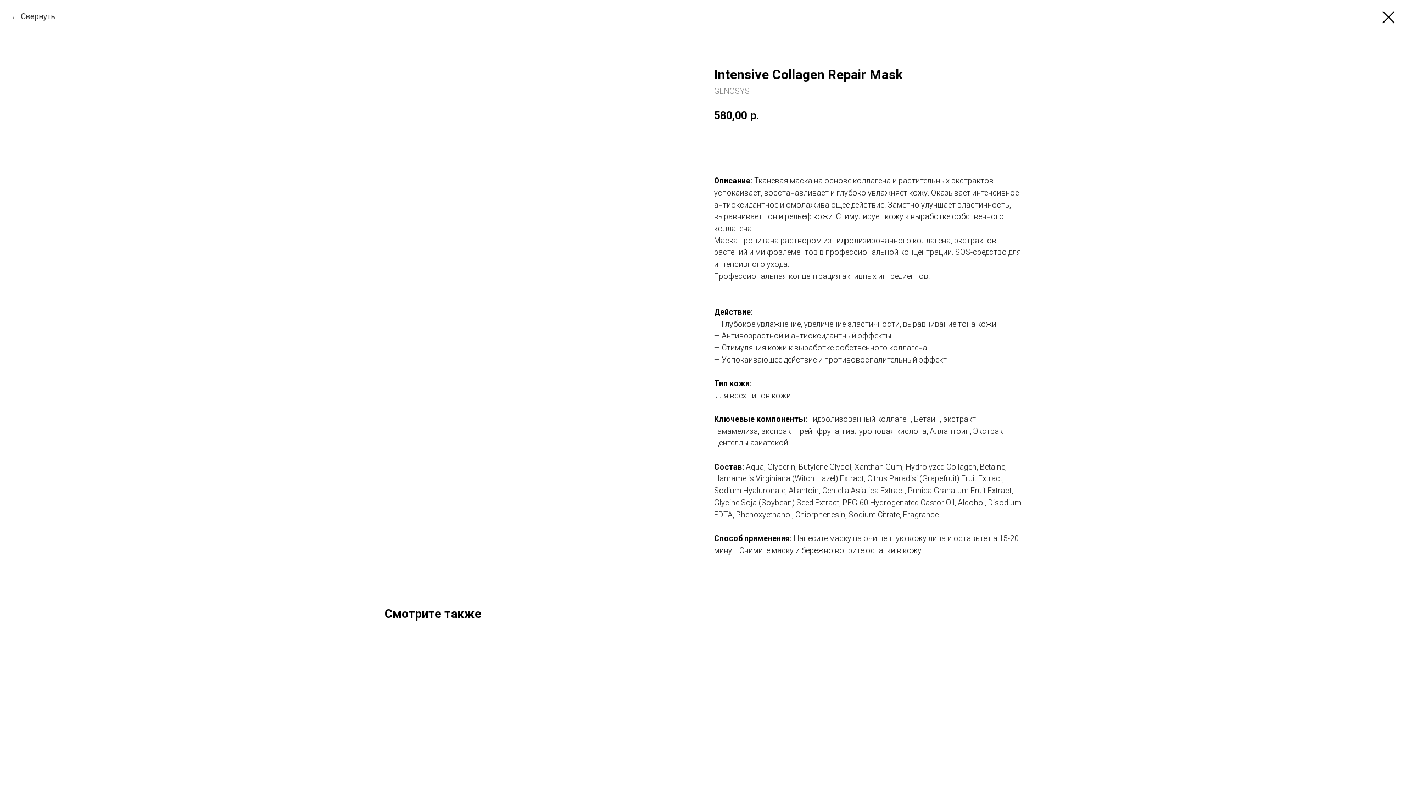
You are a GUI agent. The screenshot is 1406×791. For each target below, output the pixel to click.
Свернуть (38, 16)
